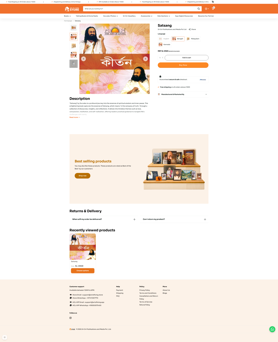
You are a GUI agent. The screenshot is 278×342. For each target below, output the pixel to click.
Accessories (145, 16)
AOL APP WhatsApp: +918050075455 (87, 305)
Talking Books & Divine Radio (87, 16)
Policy (141, 287)
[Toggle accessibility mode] (213, 2)
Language (161, 34)
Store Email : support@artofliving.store (88, 295)
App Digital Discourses (184, 16)
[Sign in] (207, 8)
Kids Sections (162, 16)
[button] (163, 56)
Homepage (68, 21)
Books (66, 16)
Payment (119, 290)
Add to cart (186, 58)
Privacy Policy (144, 290)
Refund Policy (144, 305)
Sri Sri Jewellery (129, 16)
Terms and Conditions (147, 293)
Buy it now (183, 65)
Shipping (119, 293)
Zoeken (199, 8)
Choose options (83, 271)
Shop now (82, 176)
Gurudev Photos (109, 16)
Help (118, 287)
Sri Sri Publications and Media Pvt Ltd (172, 29)
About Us (166, 290)
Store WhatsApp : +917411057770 (85, 298)
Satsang (74, 261)
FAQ (117, 296)
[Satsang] (83, 247)
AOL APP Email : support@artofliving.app (88, 302)
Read (74, 117)
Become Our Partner (206, 16)
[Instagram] (70, 318)
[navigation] (83, 59)
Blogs (165, 293)
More (165, 287)
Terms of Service (145, 302)
